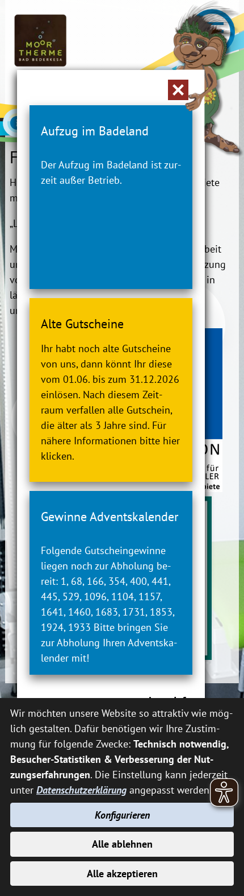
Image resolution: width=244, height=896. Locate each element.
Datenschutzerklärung (81, 789)
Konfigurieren (122, 814)
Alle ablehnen (122, 843)
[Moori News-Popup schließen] (178, 90)
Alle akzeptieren (122, 873)
